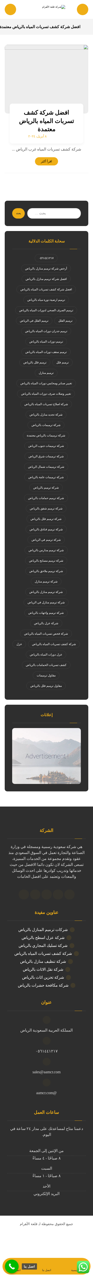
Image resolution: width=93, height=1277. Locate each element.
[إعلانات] (46, 756)
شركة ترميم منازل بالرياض (46, 592)
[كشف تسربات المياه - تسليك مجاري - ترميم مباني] (46, 10)
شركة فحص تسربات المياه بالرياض (46, 633)
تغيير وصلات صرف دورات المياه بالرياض (46, 393)
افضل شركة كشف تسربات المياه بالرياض (46, 289)
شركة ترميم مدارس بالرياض (46, 550)
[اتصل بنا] (12, 1266)
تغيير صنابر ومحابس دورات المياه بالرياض (46, 383)
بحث (18, 213)
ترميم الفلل (65, 320)
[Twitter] (58, 894)
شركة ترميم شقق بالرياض (46, 508)
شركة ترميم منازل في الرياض (46, 602)
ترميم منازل (46, 373)
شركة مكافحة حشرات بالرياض (43, 985)
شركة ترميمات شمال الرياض (46, 466)
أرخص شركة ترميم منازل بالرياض (46, 268)
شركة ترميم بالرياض (46, 487)
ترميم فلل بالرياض (34, 362)
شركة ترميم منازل (46, 581)
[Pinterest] (24, 894)
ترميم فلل (62, 362)
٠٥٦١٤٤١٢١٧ (46, 258)
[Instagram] (35, 894)
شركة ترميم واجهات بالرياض (46, 613)
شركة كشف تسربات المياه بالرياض (54, 644)
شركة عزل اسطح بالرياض (43, 937)
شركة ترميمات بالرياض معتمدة (46, 435)
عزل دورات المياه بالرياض (46, 654)
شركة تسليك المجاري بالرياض (43, 945)
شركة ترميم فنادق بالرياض (46, 529)
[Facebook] (69, 894)
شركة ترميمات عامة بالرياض (46, 477)
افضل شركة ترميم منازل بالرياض (46, 279)
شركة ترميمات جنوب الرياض (46, 446)
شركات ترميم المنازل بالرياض (43, 930)
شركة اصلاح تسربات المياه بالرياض (46, 404)
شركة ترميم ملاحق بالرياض (46, 571)
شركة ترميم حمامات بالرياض (46, 498)
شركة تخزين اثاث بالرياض (43, 977)
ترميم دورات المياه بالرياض (46, 341)
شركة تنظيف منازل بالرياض (43, 961)
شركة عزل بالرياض (46, 623)
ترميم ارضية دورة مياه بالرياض (46, 300)
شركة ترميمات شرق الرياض (46, 456)
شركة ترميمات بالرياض (46, 425)
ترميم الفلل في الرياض (34, 320)
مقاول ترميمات (46, 675)
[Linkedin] (46, 894)
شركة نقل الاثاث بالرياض (43, 969)
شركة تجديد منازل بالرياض (46, 414)
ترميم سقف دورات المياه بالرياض (46, 352)
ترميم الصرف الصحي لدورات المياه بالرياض (46, 310)
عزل (19, 644)
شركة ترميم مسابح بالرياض (46, 560)
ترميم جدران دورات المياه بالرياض (46, 331)
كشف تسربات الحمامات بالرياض (46, 665)
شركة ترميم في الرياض (46, 540)
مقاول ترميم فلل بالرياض (46, 686)
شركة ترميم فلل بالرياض (46, 519)
